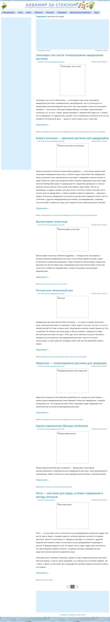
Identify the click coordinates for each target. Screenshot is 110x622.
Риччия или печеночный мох (54, 290)
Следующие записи (101, 50)
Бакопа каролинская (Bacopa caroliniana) (62, 425)
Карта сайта (82, 615)
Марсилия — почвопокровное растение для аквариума (71, 363)
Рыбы (28, 12)
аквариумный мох (45, 357)
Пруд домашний (50, 500)
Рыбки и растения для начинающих (94, 132)
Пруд (96, 12)
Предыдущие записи (44, 50)
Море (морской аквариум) (80, 12)
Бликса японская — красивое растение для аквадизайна (72, 138)
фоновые (94, 215)
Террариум (62, 12)
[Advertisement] (72, 34)
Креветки (38, 12)
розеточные (87, 215)
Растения (50, 12)
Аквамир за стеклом (67, 615)
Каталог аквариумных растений (54, 62)
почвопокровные (45, 132)
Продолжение (43, 125)
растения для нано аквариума (60, 132)
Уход (20, 12)
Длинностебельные (46, 487)
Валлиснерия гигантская (51, 221)
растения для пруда (76, 132)
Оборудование (8, 12)
